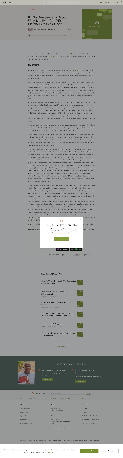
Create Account (61, 239)
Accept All (89, 451)
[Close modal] (81, 219)
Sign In (61, 243)
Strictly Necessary (109, 451)
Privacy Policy (49, 452)
